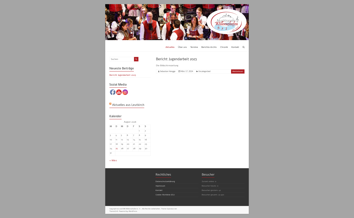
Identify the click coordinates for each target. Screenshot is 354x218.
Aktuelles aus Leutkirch (128, 105)
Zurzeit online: (208, 181)
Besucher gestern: (210, 190)
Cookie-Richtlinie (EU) (165, 194)
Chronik (224, 47)
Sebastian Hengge (167, 71)
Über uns (182, 47)
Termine (194, 47)
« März (113, 160)
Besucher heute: (209, 186)
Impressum (160, 186)
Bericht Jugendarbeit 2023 (176, 59)
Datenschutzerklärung (165, 181)
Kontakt (235, 47)
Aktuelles (170, 47)
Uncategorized (204, 71)
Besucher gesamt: (210, 194)
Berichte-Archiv (209, 47)
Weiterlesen (237, 71)
